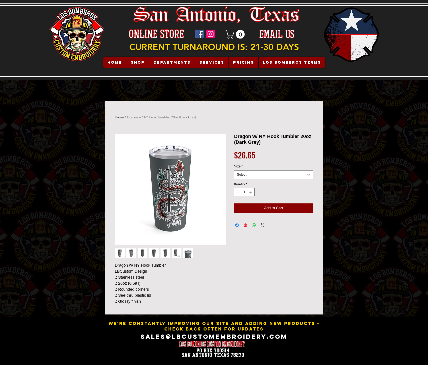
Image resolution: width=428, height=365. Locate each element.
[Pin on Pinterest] (245, 225)
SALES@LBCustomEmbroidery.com (214, 336)
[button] (236, 34)
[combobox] (273, 174)
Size (238, 166)
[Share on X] (262, 225)
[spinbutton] (244, 192)
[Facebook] (199, 34)
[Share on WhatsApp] (254, 225)
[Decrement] (237, 192)
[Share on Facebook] (237, 225)
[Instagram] (210, 34)
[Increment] (251, 192)
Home (119, 117)
